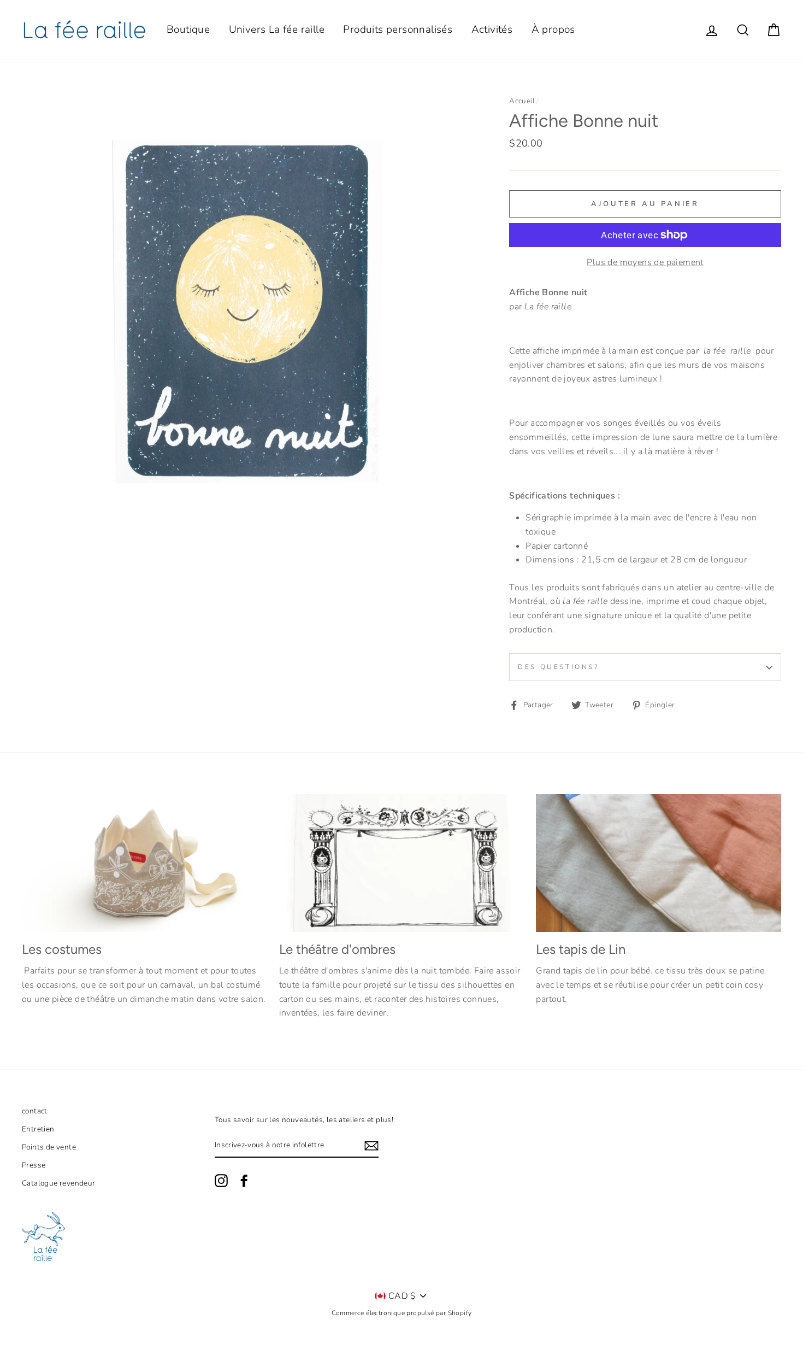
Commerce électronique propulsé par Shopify (402, 1313)
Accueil (522, 101)
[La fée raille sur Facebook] (244, 1180)
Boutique (188, 29)
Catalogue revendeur (59, 1183)
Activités (492, 29)
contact (35, 1111)
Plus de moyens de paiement (645, 262)
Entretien (38, 1129)
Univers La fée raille (276, 29)
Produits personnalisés (397, 29)
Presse (33, 1165)
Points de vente (49, 1147)
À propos (553, 29)
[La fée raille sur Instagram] (221, 1180)
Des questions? (558, 666)
